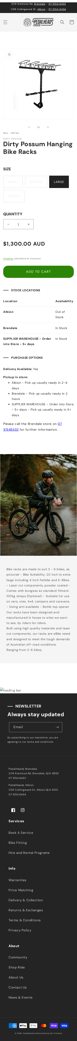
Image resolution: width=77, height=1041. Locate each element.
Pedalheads (29, 1033)
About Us (16, 977)
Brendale (39, 3)
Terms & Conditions (25, 920)
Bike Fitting (18, 843)
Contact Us (18, 987)
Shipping (8, 258)
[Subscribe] (57, 727)
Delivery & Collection (26, 900)
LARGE (59, 182)
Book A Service (21, 833)
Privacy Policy (20, 930)
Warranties (18, 880)
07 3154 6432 (57, 3)
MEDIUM (36, 182)
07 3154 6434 (57, 9)
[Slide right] (48, 127)
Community (18, 957)
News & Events (21, 997)
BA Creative (56, 1033)
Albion (41, 9)
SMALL (13, 182)
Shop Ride (17, 967)
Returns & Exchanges (26, 910)
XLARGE (14, 196)
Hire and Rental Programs (29, 853)
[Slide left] (29, 127)
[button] (5, 22)
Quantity (12, 214)
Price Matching (21, 890)
